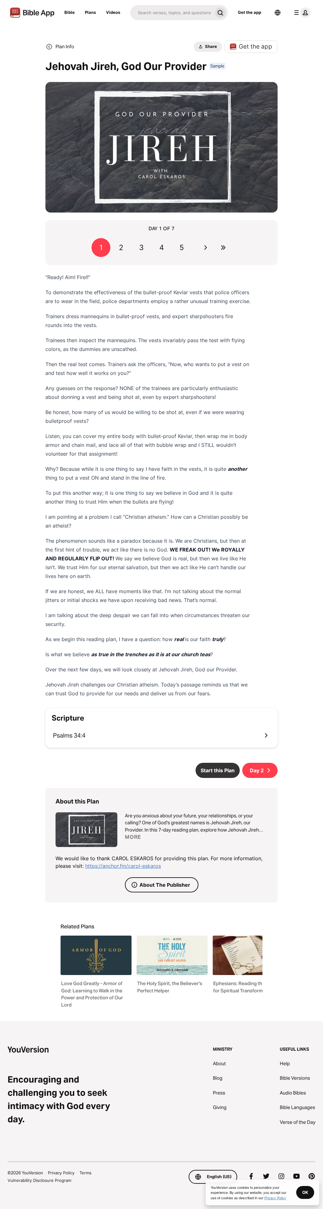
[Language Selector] (277, 12)
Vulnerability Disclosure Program (39, 1180)
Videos (113, 12)
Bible (69, 12)
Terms (85, 1172)
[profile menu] (301, 12)
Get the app (249, 12)
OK (305, 1192)
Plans (90, 12)
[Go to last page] (223, 247)
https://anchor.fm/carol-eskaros (123, 866)
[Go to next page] (205, 247)
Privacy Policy (61, 1172)
